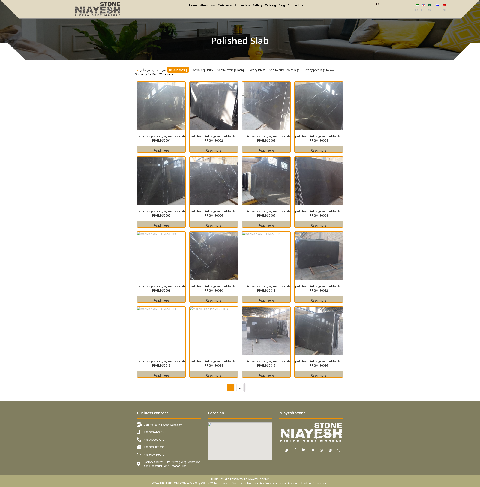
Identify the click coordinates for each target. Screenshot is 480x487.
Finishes (224, 5)
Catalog (270, 5)
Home (193, 5)
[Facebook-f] (295, 450)
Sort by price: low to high (284, 70)
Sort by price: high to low (319, 70)
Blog (282, 5)
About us (206, 5)
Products (241, 5)
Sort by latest (257, 70)
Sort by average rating (231, 70)
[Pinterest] (286, 450)
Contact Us (295, 5)
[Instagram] (330, 450)
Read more (161, 150)
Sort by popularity (202, 70)
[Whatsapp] (321, 450)
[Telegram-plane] (313, 450)
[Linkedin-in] (304, 450)
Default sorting (178, 70)
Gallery (257, 5)
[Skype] (339, 450)
